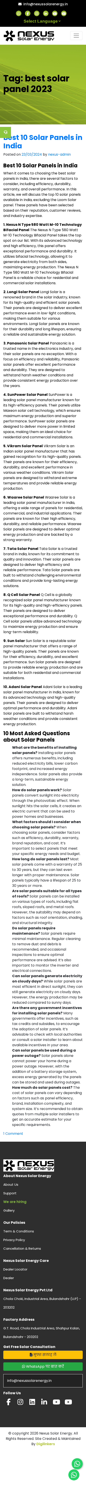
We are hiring (14, 1201)
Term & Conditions (18, 1231)
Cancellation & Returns (22, 1248)
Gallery (9, 1210)
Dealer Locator (15, 1269)
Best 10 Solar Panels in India (42, 141)
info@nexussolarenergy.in (45, 4)
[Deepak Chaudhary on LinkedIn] (44, 1403)
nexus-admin (59, 154)
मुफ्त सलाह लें (44, 1354)
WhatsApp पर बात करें (44, 1366)
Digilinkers (45, 1443)
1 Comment (13, 1133)
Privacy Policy (14, 1240)
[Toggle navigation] (76, 35)
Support (10, 1193)
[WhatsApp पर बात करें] (77, 1463)
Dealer (8, 1278)
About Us (10, 1184)
